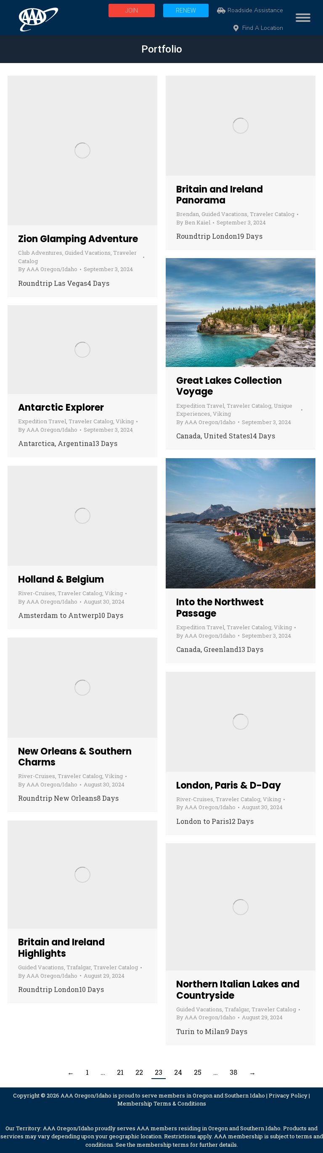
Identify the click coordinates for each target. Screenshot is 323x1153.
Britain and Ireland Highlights (61, 948)
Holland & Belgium (61, 579)
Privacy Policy (288, 1095)
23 (158, 1072)
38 (233, 1072)
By (47, 269)
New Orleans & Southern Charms (75, 757)
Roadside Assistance (255, 10)
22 (139, 1072)
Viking (222, 413)
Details (105, 150)
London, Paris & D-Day (228, 785)
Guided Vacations (88, 252)
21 (120, 1072)
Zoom (82, 150)
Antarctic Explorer (61, 407)
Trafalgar (78, 967)
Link (59, 150)
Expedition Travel (200, 405)
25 (197, 1072)
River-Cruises (36, 593)
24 (178, 1072)
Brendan (187, 214)
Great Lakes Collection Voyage (229, 386)
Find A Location (262, 28)
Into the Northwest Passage (220, 608)
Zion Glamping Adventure (78, 238)
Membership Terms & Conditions (161, 1103)
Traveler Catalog (272, 214)
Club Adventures (40, 252)
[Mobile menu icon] (300, 17)
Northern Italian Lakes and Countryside (237, 990)
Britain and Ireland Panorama (219, 195)
